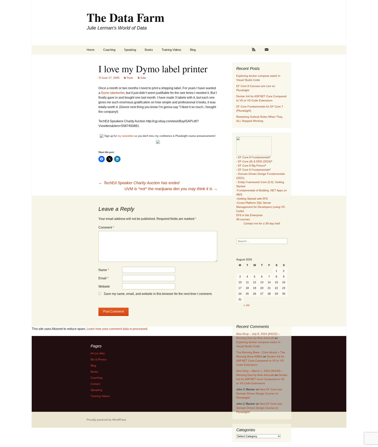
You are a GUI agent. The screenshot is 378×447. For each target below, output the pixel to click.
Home (90, 49)
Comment (106, 227)
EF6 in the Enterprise (249, 215)
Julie (143, 77)
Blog (193, 49)
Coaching (109, 49)
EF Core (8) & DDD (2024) (254, 161)
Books (149, 49)
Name (103, 270)
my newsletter (125, 135)
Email (103, 278)
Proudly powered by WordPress (106, 419)
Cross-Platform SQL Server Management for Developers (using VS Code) (260, 207)
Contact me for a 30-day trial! (262, 223)
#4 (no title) (98, 353)
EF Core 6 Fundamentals (254, 169)
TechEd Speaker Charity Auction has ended (138, 183)
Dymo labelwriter (112, 92)
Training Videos (171, 49)
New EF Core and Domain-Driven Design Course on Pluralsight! (259, 393)
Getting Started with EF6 (252, 198)
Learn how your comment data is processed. (117, 328)
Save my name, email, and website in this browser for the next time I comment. (158, 293)
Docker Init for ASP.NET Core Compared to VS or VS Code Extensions (260, 360)
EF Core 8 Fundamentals (254, 157)
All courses (243, 219)
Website (104, 286)
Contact (95, 383)
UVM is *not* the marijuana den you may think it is (170, 189)
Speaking (130, 49)
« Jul (246, 305)
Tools (130, 77)
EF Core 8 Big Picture (251, 165)
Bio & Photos (99, 359)
